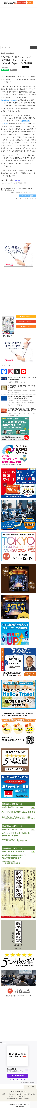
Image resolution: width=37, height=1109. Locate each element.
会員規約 (26, 1098)
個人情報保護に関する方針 (14, 1098)
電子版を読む (27, 326)
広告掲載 (19, 1094)
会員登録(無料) (26, 316)
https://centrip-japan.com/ (9, 100)
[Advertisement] (18, 20)
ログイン (30, 2)
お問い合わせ (11, 1094)
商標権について (23, 1096)
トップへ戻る (30, 1086)
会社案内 (4, 1094)
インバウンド (10, 53)
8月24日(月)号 (8, 336)
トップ (3, 53)
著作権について (13, 1096)
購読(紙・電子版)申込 (22, 2)
